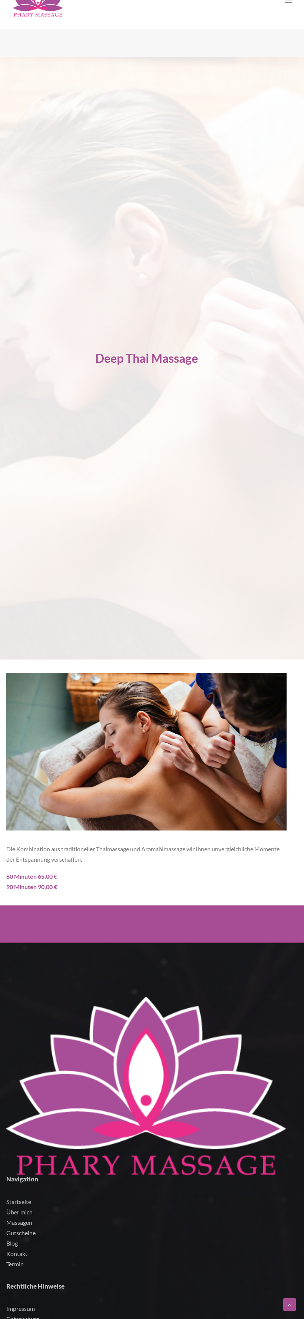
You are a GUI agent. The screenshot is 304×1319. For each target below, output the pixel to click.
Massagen (19, 1222)
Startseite (18, 1201)
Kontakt (16, 1253)
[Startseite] (146, 1086)
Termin (15, 1263)
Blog (12, 1243)
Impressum (20, 1308)
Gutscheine (21, 1232)
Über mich (19, 1212)
